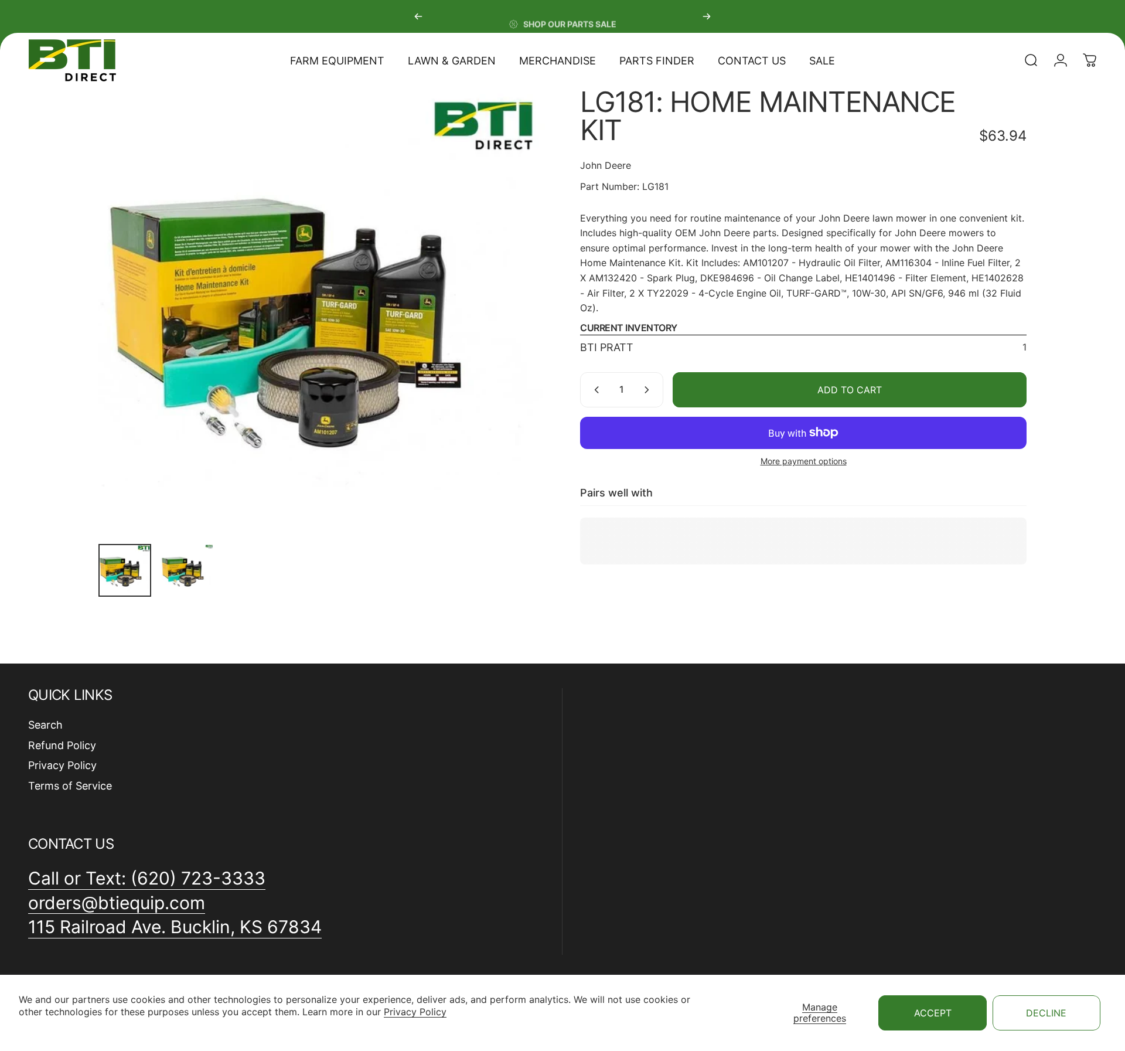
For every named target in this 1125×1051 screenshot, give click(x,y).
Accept (933, 1013)
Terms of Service (70, 786)
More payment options (804, 461)
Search (45, 725)
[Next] (707, 16)
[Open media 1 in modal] (321, 311)
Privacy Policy (415, 1012)
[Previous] (418, 16)
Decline (1046, 1013)
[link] (175, 927)
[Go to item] (124, 570)
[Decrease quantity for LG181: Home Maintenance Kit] (594, 390)
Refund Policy (62, 745)
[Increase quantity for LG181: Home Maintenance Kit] (649, 390)
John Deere (605, 165)
